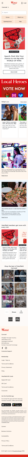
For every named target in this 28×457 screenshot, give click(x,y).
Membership (4, 356)
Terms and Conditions (7, 363)
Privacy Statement (6, 367)
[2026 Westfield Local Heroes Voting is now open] (14, 88)
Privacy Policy (5, 440)
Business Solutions (6, 431)
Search (6, 12)
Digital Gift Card (5, 380)
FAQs (2, 371)
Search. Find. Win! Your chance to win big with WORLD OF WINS (9, 249)
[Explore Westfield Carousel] (14, 3)
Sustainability (5, 436)
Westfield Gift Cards (7, 376)
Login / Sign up (5, 360)
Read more (14, 72)
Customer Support (6, 351)
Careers (3, 426)
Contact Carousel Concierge (9, 345)
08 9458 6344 (5, 343)
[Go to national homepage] (5, 329)
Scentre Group (17, 451)
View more (23, 101)
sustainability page (5, 422)
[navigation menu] (3, 3)
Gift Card (3, 383)
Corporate (4, 390)
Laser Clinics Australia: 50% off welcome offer (9, 123)
